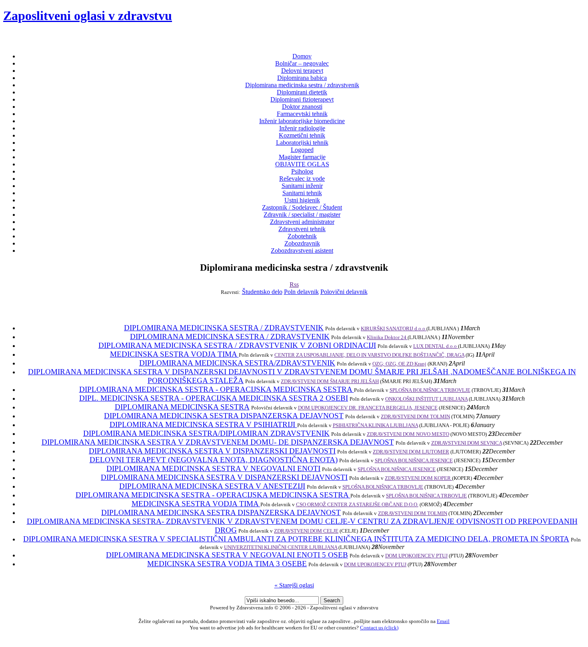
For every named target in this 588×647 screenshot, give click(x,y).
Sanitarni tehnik (302, 193)
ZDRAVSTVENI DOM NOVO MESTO (408, 434)
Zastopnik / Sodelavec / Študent (302, 207)
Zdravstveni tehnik (302, 229)
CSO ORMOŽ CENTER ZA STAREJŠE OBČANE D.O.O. (357, 504)
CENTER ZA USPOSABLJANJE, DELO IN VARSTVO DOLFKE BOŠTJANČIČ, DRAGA (369, 355)
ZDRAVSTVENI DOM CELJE (306, 531)
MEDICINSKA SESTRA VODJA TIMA (174, 354)
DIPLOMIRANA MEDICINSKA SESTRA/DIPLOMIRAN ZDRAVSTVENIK (206, 433)
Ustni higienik (302, 200)
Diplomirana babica (302, 77)
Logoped (302, 149)
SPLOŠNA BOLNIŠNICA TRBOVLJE (430, 390)
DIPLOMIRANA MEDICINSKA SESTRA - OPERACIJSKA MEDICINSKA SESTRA (216, 389)
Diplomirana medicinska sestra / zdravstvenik (302, 85)
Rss (294, 284)
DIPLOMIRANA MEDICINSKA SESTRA (182, 407)
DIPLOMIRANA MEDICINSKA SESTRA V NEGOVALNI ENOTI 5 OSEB (227, 555)
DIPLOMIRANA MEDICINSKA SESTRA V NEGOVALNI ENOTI (213, 468)
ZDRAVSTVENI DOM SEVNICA (466, 443)
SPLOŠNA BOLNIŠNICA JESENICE (414, 460)
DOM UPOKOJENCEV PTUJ (416, 556)
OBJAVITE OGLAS (302, 164)
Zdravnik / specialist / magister (302, 214)
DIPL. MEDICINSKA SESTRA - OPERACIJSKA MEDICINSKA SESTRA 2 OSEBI (213, 398)
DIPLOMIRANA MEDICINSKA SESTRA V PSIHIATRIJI (203, 424)
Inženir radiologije (302, 128)
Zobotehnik (302, 236)
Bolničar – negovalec (302, 63)
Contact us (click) (379, 628)
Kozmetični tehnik (302, 135)
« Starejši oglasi (294, 585)
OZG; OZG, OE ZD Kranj (399, 364)
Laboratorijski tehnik (302, 142)
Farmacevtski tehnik (302, 113)
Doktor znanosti (302, 106)
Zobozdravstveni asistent (302, 250)
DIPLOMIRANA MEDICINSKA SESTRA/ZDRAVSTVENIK (237, 363)
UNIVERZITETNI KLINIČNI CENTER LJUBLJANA (280, 547)
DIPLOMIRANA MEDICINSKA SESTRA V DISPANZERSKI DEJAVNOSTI (212, 451)
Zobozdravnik (302, 243)
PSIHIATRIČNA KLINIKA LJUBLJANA (375, 425)
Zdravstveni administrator (302, 221)
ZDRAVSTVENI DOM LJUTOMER (411, 452)
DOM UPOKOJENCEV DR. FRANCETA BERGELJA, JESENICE (368, 408)
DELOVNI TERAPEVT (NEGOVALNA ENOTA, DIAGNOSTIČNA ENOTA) (214, 459)
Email (443, 621)
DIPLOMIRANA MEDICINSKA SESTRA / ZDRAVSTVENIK (224, 328)
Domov (302, 56)
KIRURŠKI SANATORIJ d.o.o (393, 328)
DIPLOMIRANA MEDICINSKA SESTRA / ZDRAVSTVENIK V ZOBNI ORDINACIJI (237, 345)
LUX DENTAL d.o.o (435, 346)
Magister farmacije (302, 157)
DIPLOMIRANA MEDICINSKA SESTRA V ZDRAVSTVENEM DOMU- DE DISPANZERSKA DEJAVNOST (218, 442)
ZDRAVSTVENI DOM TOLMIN (415, 416)
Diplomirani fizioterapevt (302, 99)
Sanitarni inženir (302, 185)
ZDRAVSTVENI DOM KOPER (418, 478)
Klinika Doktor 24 (387, 337)
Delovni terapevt (302, 70)
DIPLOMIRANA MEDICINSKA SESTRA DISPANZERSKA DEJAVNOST (224, 415)
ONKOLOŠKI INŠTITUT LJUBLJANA (426, 399)
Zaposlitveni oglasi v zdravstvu (87, 15)
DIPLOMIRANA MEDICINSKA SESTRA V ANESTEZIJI (212, 486)
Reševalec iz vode (302, 178)
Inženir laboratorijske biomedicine (302, 121)
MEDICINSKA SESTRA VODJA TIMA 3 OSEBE (227, 563)
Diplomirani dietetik (302, 92)
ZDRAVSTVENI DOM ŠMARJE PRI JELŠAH (330, 381)
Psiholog (302, 171)
